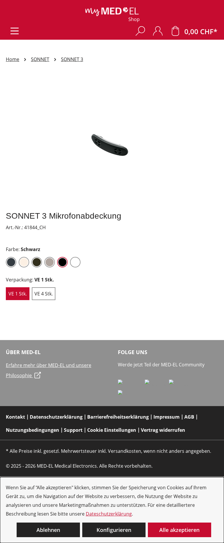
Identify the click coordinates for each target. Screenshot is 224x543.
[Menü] (14, 30)
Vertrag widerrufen (163, 430)
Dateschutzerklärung (109, 514)
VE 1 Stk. (17, 293)
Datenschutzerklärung (56, 417)
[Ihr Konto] (158, 30)
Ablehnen (48, 529)
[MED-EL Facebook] (131, 384)
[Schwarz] (62, 262)
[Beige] (24, 262)
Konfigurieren (114, 529)
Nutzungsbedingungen (32, 430)
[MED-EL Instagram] (182, 384)
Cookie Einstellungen (111, 430)
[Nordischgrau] (49, 262)
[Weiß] (75, 262)
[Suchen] (140, 30)
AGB (189, 417)
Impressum (166, 417)
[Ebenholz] (37, 262)
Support (73, 430)
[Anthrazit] (11, 262)
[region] (112, 143)
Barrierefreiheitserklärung (118, 417)
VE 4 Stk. (43, 293)
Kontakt (15, 417)
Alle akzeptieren (179, 529)
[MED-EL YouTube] (130, 394)
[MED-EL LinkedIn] (157, 384)
